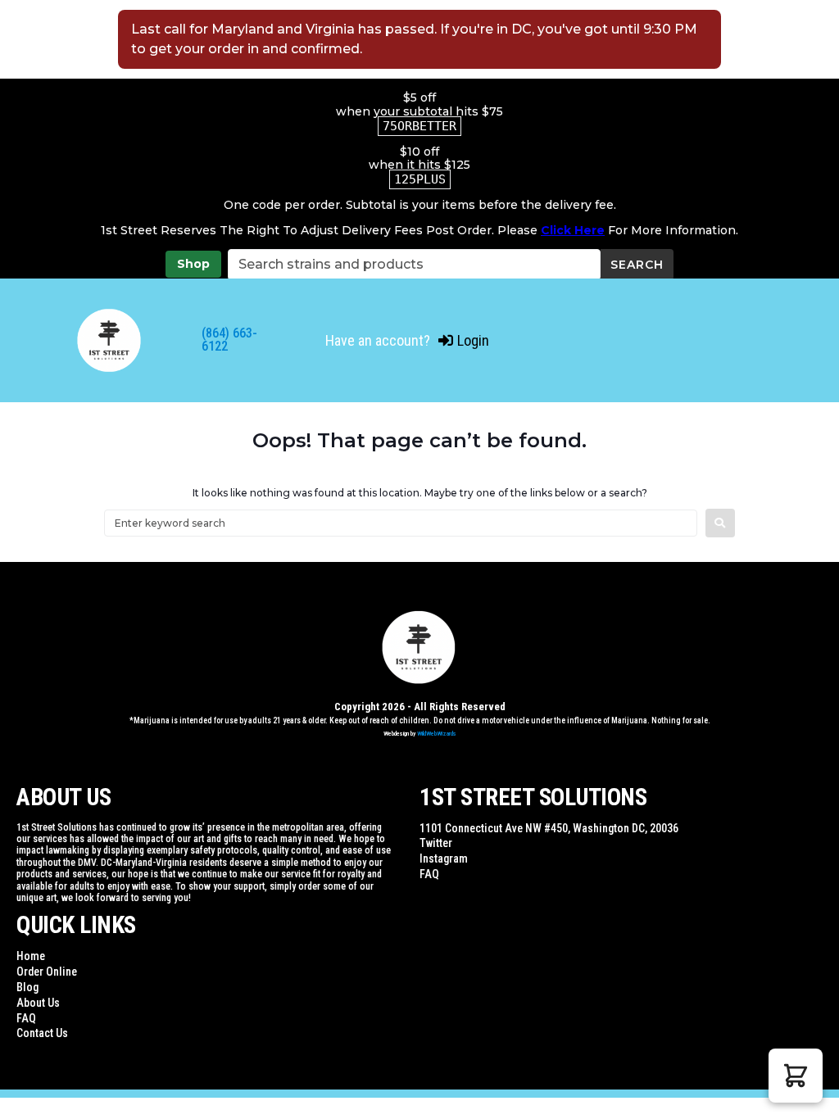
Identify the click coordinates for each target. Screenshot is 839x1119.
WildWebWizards (436, 733)
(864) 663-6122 (229, 339)
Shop (193, 263)
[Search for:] (400, 523)
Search (637, 264)
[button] (796, 1076)
